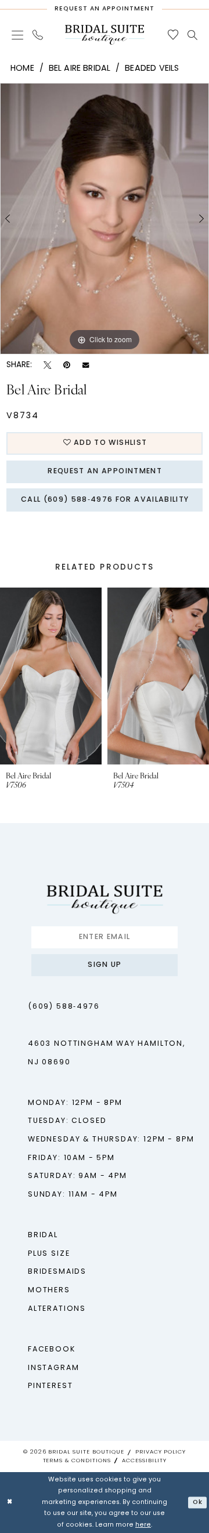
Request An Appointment (104, 471)
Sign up (104, 965)
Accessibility (144, 1460)
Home (22, 68)
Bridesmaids (57, 1272)
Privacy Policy (160, 1452)
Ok (198, 1502)
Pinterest (50, 1386)
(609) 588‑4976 (64, 1006)
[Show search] (192, 35)
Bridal (43, 1235)
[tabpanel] (104, 218)
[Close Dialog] (9, 1503)
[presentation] (118, 676)
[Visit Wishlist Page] (172, 35)
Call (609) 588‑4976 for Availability (105, 499)
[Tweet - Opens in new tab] (47, 365)
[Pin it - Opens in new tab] (67, 365)
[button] (17, 35)
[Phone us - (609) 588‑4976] (38, 35)
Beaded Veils (152, 68)
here (143, 1525)
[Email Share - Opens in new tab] (85, 365)
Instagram (53, 1368)
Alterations (57, 1309)
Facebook (51, 1349)
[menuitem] (17, 35)
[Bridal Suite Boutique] (104, 34)
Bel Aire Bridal (80, 68)
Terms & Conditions (77, 1460)
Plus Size (49, 1254)
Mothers (49, 1290)
